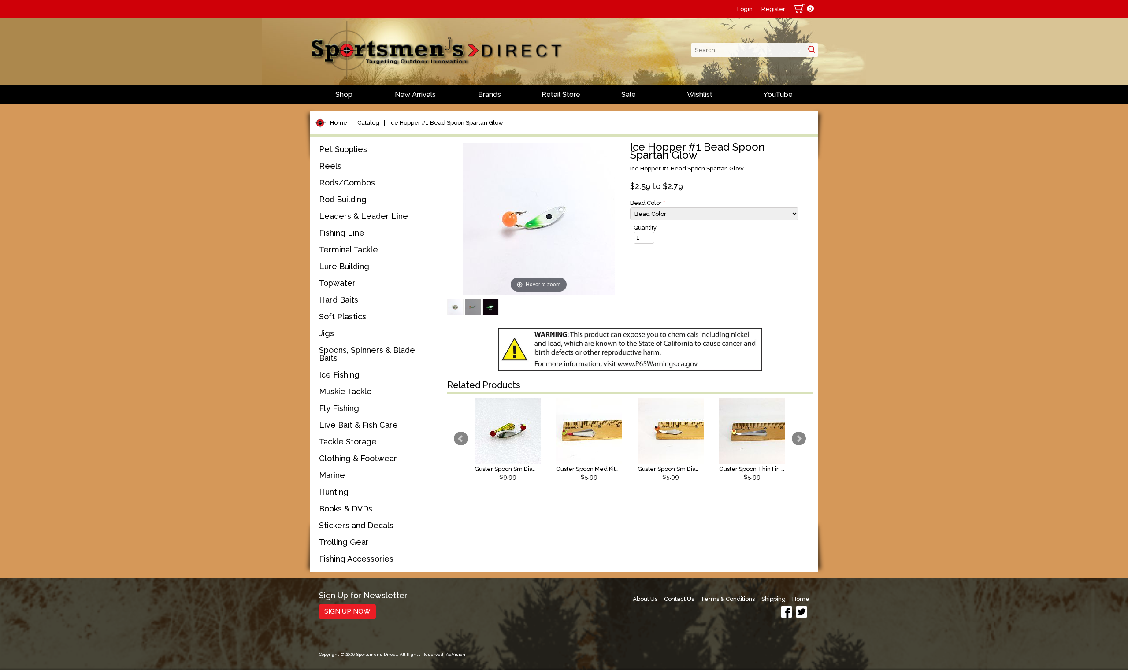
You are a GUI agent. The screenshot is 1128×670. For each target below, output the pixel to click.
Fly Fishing (339, 408)
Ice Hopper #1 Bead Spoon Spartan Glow (446, 123)
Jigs (326, 333)
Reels (330, 165)
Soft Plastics (342, 316)
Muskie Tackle (345, 391)
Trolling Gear (344, 542)
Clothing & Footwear (358, 458)
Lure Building (344, 266)
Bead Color (647, 203)
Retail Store (561, 94)
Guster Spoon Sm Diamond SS (671, 469)
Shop (343, 94)
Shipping (773, 599)
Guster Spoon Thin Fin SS (752, 469)
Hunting (334, 491)
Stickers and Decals (356, 525)
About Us (645, 599)
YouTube (778, 94)
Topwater (337, 283)
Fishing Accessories (356, 558)
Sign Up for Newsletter (363, 596)
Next (799, 439)
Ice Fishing (339, 374)
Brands (489, 94)
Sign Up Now (347, 611)
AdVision (455, 654)
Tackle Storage (348, 441)
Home (338, 123)
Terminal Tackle (348, 249)
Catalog (368, 123)
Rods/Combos (347, 182)
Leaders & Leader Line (363, 216)
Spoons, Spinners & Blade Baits (367, 354)
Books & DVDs (345, 508)
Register (773, 9)
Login (745, 9)
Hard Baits (338, 299)
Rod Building (343, 199)
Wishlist (699, 94)
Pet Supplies (343, 149)
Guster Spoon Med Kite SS (589, 469)
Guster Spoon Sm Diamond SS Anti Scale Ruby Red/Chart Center (508, 469)
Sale (628, 94)
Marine (332, 475)
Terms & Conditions (728, 599)
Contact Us (679, 599)
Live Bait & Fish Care (358, 424)
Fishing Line (341, 232)
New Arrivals (415, 94)
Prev (461, 439)
